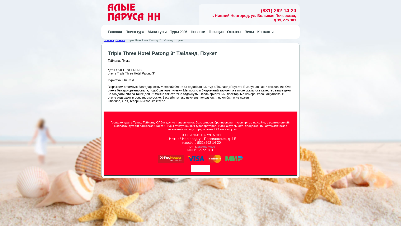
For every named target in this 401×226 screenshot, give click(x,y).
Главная (109, 40)
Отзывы (120, 40)
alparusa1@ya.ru (206, 146)
